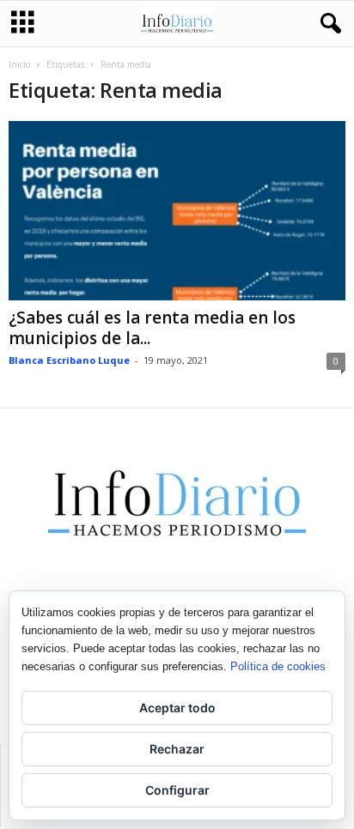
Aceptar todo (177, 707)
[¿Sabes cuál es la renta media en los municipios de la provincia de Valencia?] (177, 210)
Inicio (19, 64)
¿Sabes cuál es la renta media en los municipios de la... (152, 327)
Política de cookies (278, 666)
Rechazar (177, 748)
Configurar (177, 790)
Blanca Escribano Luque (69, 360)
